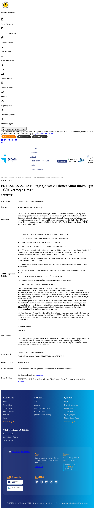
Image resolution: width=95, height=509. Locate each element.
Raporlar (6, 415)
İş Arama (37, 405)
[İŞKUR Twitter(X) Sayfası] (51, 482)
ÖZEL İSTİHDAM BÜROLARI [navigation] (39, 161)
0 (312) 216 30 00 (74, 458)
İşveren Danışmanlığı (71, 405)
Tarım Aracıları (8, 440)
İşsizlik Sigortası (39, 411)
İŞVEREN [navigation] (33, 157)
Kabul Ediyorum (8, 137)
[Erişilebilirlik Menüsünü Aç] (4, 4)
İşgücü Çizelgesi (69, 415)
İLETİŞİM (33, 165)
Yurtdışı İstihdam (69, 411)
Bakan (5, 402)
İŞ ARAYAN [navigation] (34, 152)
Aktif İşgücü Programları (42, 408)
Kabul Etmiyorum (40, 137)
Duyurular (11, 177)
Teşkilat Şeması (8, 408)
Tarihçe (5, 418)
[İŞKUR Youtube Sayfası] (56, 482)
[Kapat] (2, 17)
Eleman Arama (69, 408)
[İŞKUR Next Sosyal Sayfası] (46, 482)
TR (2, 142)
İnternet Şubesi (62, 161)
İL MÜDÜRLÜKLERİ (36, 169)
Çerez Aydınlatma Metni (44, 134)
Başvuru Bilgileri (8, 434)
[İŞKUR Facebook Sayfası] (37, 482)
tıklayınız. (39, 375)
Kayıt (35, 402)
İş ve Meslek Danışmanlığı (42, 415)
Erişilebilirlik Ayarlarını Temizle (15, 129)
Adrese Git (39, 467)
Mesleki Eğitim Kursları (72, 418)
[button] (47, 21)
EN (5, 142)
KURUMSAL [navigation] (34, 148)
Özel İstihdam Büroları (10, 437)
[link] (2, 140)
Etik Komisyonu (8, 411)
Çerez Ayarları (24, 137)
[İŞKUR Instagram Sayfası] (41, 482)
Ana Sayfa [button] (4, 177)
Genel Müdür (7, 405)
